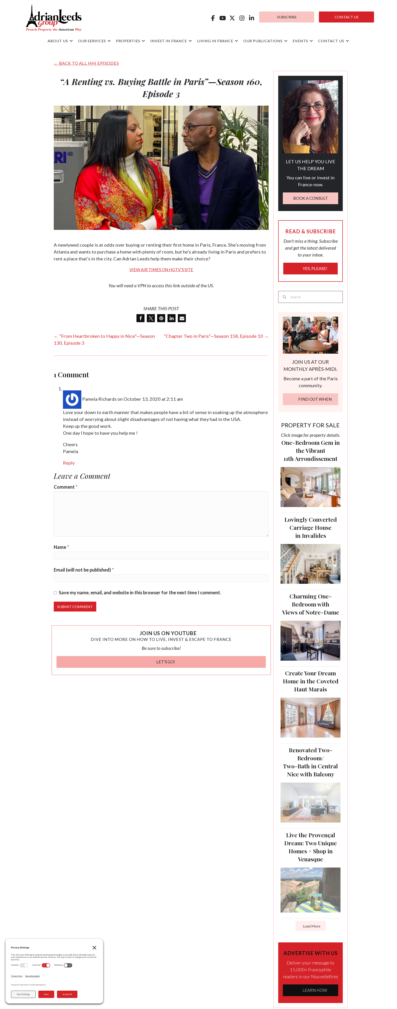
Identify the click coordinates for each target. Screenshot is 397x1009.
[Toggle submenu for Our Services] (109, 41)
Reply (69, 462)
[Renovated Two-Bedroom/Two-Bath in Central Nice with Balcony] (310, 802)
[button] (213, 18)
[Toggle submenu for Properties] (143, 41)
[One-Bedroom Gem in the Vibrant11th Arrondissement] (310, 486)
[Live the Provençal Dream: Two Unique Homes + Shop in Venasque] (310, 889)
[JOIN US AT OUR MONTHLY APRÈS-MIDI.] (310, 334)
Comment (65, 487)
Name (61, 547)
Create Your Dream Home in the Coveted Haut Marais (310, 681)
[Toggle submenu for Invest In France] (190, 41)
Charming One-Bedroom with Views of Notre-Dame (310, 604)
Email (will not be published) (84, 569)
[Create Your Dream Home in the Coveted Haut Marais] (310, 717)
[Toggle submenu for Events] (311, 41)
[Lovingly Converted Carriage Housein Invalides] (310, 563)
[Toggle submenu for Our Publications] (286, 41)
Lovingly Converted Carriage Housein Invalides (310, 527)
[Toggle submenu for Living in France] (236, 41)
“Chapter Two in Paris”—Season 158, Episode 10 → (216, 336)
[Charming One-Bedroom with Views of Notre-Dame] (310, 640)
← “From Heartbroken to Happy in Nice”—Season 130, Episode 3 (104, 339)
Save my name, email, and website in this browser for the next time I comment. (140, 592)
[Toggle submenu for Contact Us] (347, 41)
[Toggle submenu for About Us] (71, 41)
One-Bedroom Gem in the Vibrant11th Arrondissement (310, 450)
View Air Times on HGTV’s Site (161, 269)
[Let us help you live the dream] (310, 116)
